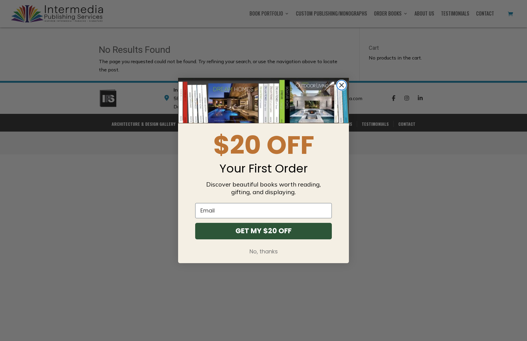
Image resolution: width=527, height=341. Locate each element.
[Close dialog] (341, 85)
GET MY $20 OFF (263, 231)
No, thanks (263, 251)
